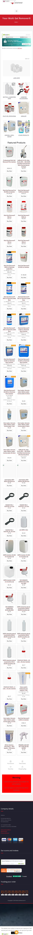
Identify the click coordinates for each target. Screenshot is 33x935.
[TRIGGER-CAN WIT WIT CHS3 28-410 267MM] (23, 736)
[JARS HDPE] (16, 68)
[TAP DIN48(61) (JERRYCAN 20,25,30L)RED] (9, 598)
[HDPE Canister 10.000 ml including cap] (23, 546)
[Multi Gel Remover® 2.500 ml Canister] (23, 709)
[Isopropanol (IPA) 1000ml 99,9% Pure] (23, 471)
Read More (19, 933)
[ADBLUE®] (23, 107)
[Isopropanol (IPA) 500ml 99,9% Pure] (9, 471)
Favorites (10, 769)
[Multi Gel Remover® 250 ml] (23, 231)
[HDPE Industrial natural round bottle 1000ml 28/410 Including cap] (23, 598)
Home (16, 22)
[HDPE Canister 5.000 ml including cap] (9, 571)
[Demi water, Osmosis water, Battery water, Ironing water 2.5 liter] (9, 709)
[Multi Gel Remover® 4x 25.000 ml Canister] (9, 181)
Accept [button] (13, 933)
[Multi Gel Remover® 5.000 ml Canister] (23, 181)
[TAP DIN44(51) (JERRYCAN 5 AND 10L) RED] (23, 571)
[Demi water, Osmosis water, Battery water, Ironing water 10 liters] (23, 381)
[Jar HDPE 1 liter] (23, 521)
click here (20, 48)
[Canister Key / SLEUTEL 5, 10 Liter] (23, 496)
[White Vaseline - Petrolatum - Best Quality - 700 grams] (9, 736)
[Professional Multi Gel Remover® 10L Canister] (9, 151)
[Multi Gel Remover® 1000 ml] (23, 206)
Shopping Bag (22, 769)
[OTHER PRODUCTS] (23, 126)
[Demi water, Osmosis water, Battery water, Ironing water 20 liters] (9, 441)
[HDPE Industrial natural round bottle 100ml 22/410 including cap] (9, 651)
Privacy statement (5, 833)
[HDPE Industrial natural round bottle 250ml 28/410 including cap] (23, 624)
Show (16, 932)
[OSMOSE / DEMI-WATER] (9, 126)
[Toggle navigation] (16, 11)
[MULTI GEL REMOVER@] (9, 107)
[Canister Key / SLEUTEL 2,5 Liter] (9, 496)
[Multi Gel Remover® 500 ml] (9, 206)
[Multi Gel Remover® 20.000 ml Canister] (23, 257)
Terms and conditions (6, 829)
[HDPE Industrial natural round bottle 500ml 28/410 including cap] (9, 624)
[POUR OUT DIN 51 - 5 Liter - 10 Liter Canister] (9, 678)
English (7, 1)
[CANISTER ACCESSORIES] (23, 88)
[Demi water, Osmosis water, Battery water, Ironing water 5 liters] (23, 414)
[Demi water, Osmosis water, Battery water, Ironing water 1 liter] (9, 414)
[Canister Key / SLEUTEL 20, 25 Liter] (9, 521)
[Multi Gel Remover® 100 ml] (9, 231)
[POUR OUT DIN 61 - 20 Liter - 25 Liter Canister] (23, 651)
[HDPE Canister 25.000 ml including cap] (9, 546)
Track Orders (22, 763)
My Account (10, 763)
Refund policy (4, 831)
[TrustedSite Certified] (13, 862)
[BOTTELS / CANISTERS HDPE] (9, 88)
